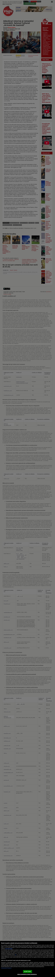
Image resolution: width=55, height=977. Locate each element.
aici (15, 954)
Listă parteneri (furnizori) (6, 968)
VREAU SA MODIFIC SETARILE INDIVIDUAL (27, 974)
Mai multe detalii (8, 948)
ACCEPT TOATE (27, 971)
